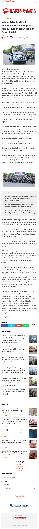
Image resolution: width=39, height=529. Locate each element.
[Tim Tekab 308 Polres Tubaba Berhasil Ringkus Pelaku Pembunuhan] (33, 444)
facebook (19, 464)
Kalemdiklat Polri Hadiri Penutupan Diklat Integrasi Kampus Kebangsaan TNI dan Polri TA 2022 (18, 27)
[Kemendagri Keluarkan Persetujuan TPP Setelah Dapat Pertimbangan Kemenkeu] (33, 412)
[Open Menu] (2, 2)
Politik (6, 485)
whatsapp (19, 466)
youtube (19, 470)
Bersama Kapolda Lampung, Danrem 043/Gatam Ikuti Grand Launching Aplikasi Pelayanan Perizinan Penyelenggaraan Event (20, 198)
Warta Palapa (10, 1)
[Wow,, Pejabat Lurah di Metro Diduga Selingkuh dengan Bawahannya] (33, 433)
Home (3, 19)
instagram (19, 468)
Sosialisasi (8, 488)
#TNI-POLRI (6, 317)
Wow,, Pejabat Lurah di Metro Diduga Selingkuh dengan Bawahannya (14, 431)
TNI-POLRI (8, 19)
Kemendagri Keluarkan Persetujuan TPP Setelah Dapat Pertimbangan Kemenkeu (13, 411)
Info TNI (6, 481)
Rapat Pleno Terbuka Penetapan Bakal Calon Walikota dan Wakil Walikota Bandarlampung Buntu (14, 421)
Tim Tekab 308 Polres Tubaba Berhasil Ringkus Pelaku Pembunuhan (14, 441)
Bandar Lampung (9, 478)
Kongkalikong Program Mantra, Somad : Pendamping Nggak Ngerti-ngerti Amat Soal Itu (14, 453)
